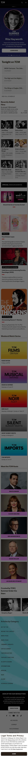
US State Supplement (17, 749)
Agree (14, 754)
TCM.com (10, 738)
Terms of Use (11, 740)
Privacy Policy (5, 745)
